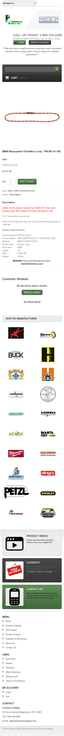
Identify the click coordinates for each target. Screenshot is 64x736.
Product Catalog (13, 626)
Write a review (32, 292)
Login (21, 42)
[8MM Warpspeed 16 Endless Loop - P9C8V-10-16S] (32, 88)
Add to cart (27, 181)
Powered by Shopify (45, 729)
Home (8, 621)
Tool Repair (11, 630)
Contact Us (11, 647)
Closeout (10, 668)
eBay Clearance (13, 672)
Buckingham (15, 194)
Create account (39, 42)
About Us (10, 643)
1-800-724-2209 (51, 35)
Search (9, 663)
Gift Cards (10, 659)
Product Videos (13, 634)
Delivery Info (12, 676)
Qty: (4, 181)
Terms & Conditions (15, 681)
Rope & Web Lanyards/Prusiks (21, 191)
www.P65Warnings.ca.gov (32, 264)
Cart (8, 696)
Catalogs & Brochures (16, 639)
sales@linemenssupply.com (22, 721)
